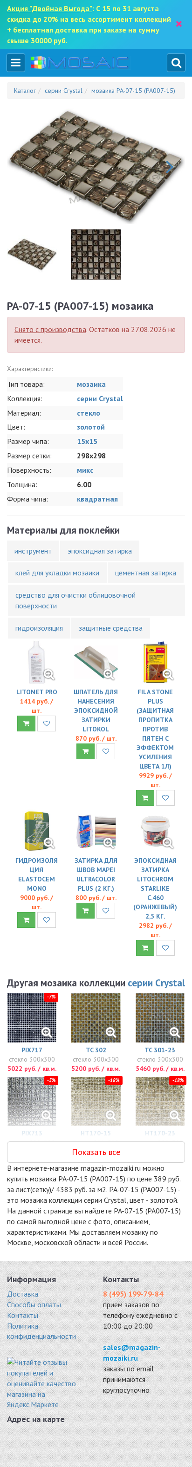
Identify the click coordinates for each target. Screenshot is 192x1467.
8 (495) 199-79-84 (133, 1293)
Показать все (96, 1152)
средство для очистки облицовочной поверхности (75, 600)
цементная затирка (145, 572)
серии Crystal (100, 398)
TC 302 (96, 1050)
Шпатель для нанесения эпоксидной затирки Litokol (96, 710)
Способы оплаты (34, 1304)
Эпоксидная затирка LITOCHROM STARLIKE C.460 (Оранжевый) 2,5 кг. (155, 888)
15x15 (87, 441)
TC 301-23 (159, 1050)
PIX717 (31, 1050)
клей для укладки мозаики (57, 572)
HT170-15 (96, 1133)
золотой (91, 426)
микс (85, 470)
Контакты (22, 1315)
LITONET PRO (36, 692)
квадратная (97, 498)
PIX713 (31, 1133)
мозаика (91, 384)
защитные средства (111, 627)
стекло (88, 412)
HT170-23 (160, 1133)
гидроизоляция (39, 627)
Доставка (22, 1293)
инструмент (33, 550)
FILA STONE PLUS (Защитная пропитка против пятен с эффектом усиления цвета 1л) (155, 729)
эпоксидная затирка (100, 550)
